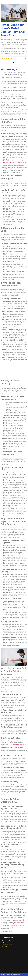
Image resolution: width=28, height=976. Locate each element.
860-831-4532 (5, 946)
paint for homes (20, 581)
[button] (25, 58)
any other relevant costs (16, 744)
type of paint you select (8, 289)
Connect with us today (6, 931)
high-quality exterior (18, 922)
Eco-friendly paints (17, 329)
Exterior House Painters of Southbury (10, 915)
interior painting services (6, 923)
